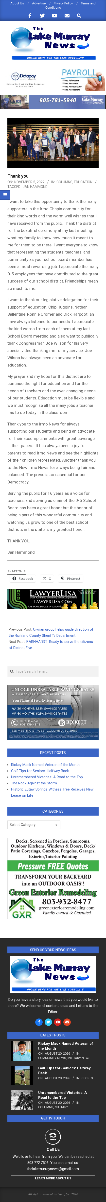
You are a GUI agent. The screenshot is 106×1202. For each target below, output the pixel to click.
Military (61, 1107)
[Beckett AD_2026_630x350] (53, 688)
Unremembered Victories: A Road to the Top (47, 777)
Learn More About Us (53, 1178)
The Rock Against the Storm (34, 783)
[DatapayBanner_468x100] (53, 71)
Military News (79, 1058)
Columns (64, 182)
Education (83, 182)
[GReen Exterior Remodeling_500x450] (53, 840)
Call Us (53, 1149)
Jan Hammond (35, 187)
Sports (87, 1078)
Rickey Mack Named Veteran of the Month (45, 765)
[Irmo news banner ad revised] (53, 592)
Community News (52, 1058)
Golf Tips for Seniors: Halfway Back (40, 771)
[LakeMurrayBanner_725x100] (53, 97)
